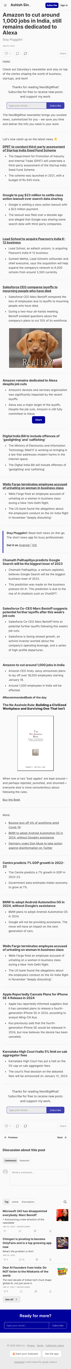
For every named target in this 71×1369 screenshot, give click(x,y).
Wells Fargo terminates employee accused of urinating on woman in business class (35, 486)
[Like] (5, 1231)
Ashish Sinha (23, 1226)
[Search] (65, 1202)
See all (9, 1299)
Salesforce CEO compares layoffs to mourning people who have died (30, 289)
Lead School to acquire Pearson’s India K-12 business (34, 240)
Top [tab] (6, 1201)
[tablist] (17, 1160)
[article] (35, 1221)
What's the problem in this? (18, 1251)
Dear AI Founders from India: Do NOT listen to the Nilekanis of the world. (25, 1271)
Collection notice (55, 1345)
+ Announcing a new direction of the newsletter (23, 1221)
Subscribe (52, 5)
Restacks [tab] (24, 1160)
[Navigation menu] (5, 5)
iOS (34, 545)
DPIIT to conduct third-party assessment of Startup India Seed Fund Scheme (34, 148)
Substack (19, 1362)
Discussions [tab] (28, 1201)
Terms (40, 1345)
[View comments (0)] (17, 53)
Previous (13, 1137)
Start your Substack (27, 1353)
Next (60, 1137)
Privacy (31, 1345)
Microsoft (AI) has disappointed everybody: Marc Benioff (25, 1213)
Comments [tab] (10, 1160)
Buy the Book (11, 799)
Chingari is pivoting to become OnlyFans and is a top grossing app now (27, 1243)
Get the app (51, 1353)
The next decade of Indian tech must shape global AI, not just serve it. (27, 1281)
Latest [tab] (15, 1201)
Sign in (64, 5)
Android (24, 545)
